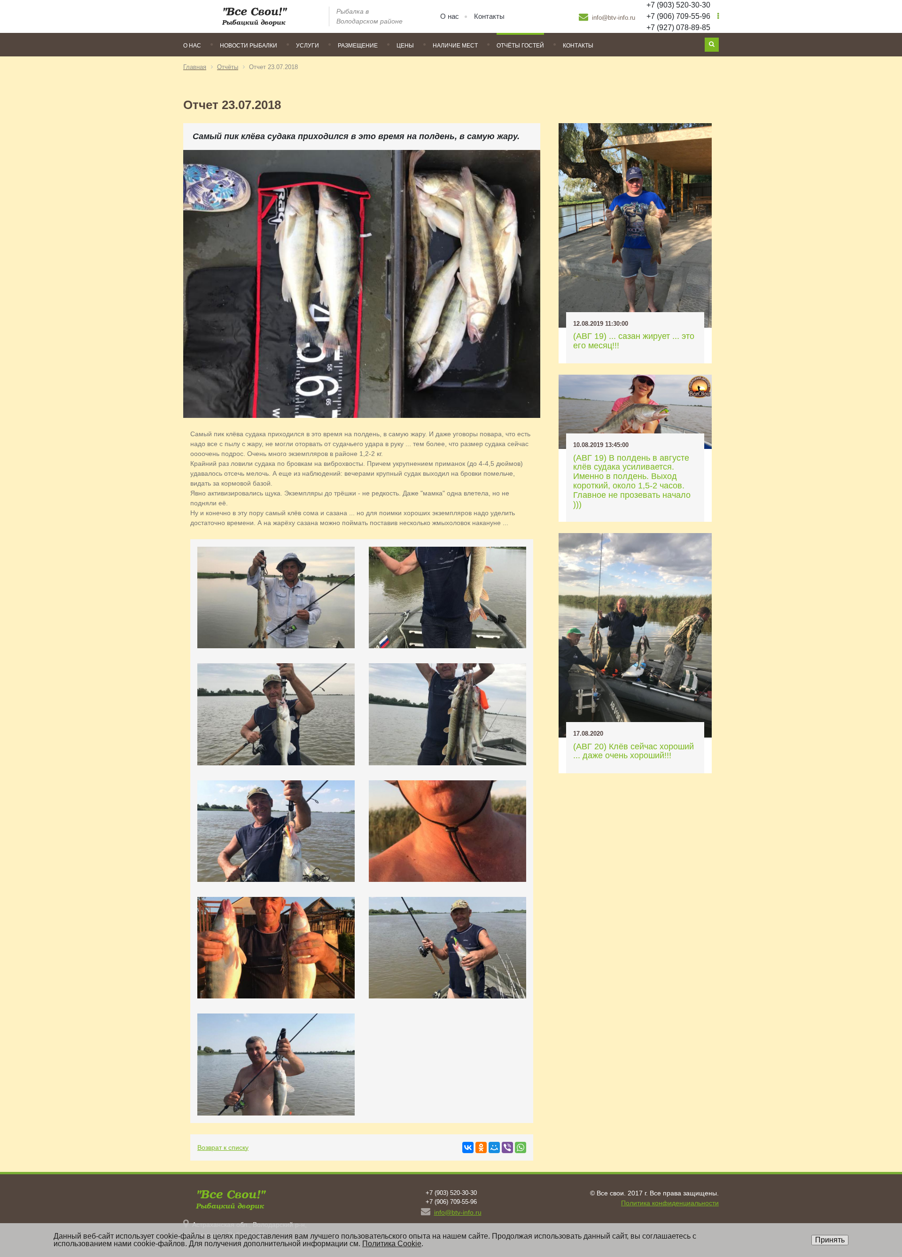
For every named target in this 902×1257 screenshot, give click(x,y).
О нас (449, 16)
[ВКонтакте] (468, 1147)
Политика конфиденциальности (670, 1203)
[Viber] (507, 1147)
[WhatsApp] (520, 1147)
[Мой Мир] (494, 1147)
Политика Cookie (391, 1244)
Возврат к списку (223, 1147)
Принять (830, 1240)
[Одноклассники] (481, 1147)
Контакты (489, 16)
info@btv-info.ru (612, 17)
